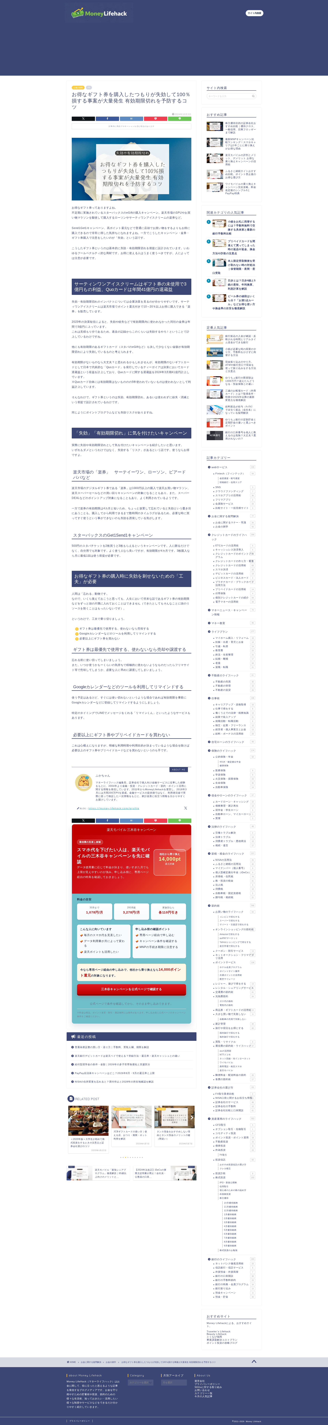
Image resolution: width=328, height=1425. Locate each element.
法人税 (234, 885)
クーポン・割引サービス (234, 951)
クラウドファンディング (234, 491)
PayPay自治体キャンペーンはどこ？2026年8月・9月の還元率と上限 (115, 1073)
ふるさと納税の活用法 (234, 864)
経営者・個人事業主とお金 (234, 729)
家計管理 (234, 1024)
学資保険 (234, 774)
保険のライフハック (232, 750)
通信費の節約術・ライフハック (234, 1046)
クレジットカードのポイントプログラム (234, 555)
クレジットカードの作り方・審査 (234, 561)
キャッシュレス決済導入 (234, 549)
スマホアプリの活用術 (234, 495)
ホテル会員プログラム (231, 967)
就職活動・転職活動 (234, 721)
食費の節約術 (234, 1079)
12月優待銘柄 (231, 1210)
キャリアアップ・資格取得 (234, 704)
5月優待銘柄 (230, 1230)
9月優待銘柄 (230, 1246)
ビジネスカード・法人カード (234, 578)
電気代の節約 (226, 1005)
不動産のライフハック (232, 675)
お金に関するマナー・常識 (234, 522)
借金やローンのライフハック (232, 795)
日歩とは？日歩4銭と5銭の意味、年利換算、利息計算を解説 (242, 284)
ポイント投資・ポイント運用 (234, 1137)
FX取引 (223, 1155)
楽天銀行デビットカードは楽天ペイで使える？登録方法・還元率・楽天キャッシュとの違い (127, 1056)
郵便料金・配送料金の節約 (234, 1075)
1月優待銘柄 (230, 1214)
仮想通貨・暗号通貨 (230, 478)
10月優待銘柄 (231, 1203)
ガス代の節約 (226, 1001)
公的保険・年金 (234, 757)
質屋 (234, 818)
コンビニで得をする (230, 917)
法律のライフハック (232, 826)
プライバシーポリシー (207, 1384)
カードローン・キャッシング (234, 801)
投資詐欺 (234, 1173)
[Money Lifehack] (99, 21)
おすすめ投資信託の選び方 (233, 1164)
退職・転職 (234, 667)
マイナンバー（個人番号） (234, 868)
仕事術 (232, 698)
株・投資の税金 (234, 880)
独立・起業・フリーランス (234, 725)
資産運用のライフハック (232, 1118)
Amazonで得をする (230, 934)
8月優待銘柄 (230, 1242)
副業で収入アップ (234, 717)
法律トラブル (234, 837)
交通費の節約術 (234, 992)
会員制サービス (234, 503)
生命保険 (234, 783)
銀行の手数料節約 (234, 1280)
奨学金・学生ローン (234, 810)
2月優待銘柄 (230, 1218)
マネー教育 (232, 623)
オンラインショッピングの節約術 (234, 929)
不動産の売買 (234, 681)
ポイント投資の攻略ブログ (222, 1343)
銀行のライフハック (232, 1259)
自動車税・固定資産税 (234, 893)
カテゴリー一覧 (204, 1393)
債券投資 (234, 1145)
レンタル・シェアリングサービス (234, 988)
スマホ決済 (234, 569)
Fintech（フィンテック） (234, 473)
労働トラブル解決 (234, 833)
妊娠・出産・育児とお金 (234, 642)
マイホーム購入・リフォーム (234, 638)
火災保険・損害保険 (234, 779)
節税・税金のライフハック (232, 853)
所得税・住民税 (234, 876)
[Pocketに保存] (155, 119)
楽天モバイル (226, 1070)
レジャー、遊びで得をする (234, 983)
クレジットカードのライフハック (232, 537)
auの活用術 (225, 1051)
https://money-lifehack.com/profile (113, 808)
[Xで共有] (83, 119)
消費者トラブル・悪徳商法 (234, 841)
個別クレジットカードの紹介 (234, 597)
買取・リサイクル (234, 1041)
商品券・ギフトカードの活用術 (234, 1010)
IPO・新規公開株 (228, 1182)
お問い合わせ (202, 1390)
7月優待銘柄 (230, 1238)
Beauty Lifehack (217, 1334)
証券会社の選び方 (232, 1087)
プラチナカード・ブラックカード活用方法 (234, 583)
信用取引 (224, 1186)
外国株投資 (225, 1194)
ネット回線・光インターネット (235, 1058)
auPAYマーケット (229, 938)
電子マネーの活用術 (234, 601)
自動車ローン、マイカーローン (234, 814)
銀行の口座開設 (234, 1276)
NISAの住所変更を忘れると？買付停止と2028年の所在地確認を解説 (114, 1081)
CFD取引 (234, 1125)
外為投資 (234, 1150)
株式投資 (234, 1177)
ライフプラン (232, 631)
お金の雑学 (78, 88)
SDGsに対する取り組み (208, 1387)
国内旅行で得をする (230, 1033)
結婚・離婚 (234, 659)
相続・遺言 (234, 845)
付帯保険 (234, 593)
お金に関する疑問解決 (232, 516)
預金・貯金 (234, 1297)
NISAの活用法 (234, 860)
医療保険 (234, 770)
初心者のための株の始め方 (233, 1190)
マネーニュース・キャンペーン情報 (232, 612)
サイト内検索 (254, 13)
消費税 (234, 889)
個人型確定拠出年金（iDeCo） (234, 872)
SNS (234, 487)
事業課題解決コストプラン (222, 1340)
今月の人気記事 (204, 1396)
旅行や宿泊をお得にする (234, 1028)
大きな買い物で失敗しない (234, 1014)
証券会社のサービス (234, 1102)
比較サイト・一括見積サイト (234, 508)
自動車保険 (234, 787)
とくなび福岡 (214, 1337)
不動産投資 (234, 1141)
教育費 (234, 650)
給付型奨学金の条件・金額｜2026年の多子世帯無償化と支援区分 (112, 1064)
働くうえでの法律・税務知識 (234, 713)
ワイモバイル (226, 1062)
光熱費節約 (234, 996)
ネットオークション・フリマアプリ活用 (234, 956)
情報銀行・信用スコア (231, 482)
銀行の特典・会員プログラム (234, 1284)
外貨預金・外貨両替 (234, 1272)
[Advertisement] (164, 52)
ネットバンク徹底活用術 (234, 1263)
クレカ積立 (225, 1168)
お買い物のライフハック (234, 912)
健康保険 (224, 765)
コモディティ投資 (234, 1133)
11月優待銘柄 (231, 1207)
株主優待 (224, 1198)
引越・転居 (234, 646)
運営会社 (200, 1381)
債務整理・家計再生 (234, 806)
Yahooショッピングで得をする (235, 942)
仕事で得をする (234, 708)
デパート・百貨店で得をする (234, 924)
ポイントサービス (234, 962)
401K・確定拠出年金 (230, 762)
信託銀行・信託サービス (234, 1267)
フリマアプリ (234, 499)
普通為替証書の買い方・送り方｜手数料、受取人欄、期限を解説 (112, 1047)
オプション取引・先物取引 (234, 1129)
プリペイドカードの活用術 (234, 589)
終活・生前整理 (234, 654)
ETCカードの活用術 (234, 545)
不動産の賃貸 (234, 690)
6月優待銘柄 (230, 1234)
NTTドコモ (225, 1054)
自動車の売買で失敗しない (233, 1019)
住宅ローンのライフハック (232, 742)
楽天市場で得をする (230, 946)
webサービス (232, 467)
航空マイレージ (227, 979)
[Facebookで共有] (107, 119)
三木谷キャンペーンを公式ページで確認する (131, 989)
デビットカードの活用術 (234, 573)
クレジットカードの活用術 (234, 565)
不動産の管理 (234, 685)
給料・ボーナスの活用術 (234, 733)
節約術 (232, 905)
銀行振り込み (234, 1288)
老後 (234, 663)
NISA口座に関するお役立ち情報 (234, 1098)
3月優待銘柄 (230, 1222)
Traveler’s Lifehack (218, 1331)
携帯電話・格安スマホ (231, 1066)
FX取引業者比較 (234, 1094)
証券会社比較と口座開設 (234, 1110)
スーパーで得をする (230, 920)
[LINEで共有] (179, 119)
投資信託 (234, 1159)
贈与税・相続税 (234, 897)
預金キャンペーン (234, 1292)
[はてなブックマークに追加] (131, 119)
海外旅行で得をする (230, 1037)
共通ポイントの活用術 (231, 975)
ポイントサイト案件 (230, 971)
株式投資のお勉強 (228, 1250)
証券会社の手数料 (234, 1106)
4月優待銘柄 (230, 1226)
